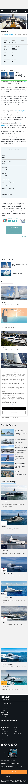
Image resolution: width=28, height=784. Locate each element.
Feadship (4, 576)
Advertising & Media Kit (7, 703)
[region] (14, 392)
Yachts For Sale (5, 727)
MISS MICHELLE (7, 664)
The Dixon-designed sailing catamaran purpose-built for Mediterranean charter (20, 457)
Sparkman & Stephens (19, 111)
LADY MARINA (7, 573)
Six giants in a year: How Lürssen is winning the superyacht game (21, 440)
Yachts (2, 725)
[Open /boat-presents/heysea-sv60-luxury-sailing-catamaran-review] (7, 457)
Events (15, 725)
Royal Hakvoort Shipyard (8, 504)
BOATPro (16, 727)
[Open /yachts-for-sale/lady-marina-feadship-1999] (14, 564)
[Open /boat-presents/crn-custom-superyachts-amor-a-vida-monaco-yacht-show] (7, 432)
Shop (15, 729)
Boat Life (3, 733)
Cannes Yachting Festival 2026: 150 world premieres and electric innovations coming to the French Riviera (21, 449)
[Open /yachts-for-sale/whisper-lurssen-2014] (14, 517)
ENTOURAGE (6, 687)
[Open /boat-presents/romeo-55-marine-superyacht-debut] (7, 465)
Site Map (16, 731)
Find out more (14, 227)
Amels (3, 553)
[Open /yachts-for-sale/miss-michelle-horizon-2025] (14, 655)
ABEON (17, 72)
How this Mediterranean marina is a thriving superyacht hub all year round (20, 474)
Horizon (4, 666)
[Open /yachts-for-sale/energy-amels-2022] (14, 541)
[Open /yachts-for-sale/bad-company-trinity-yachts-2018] (14, 588)
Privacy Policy (4, 716)
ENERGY (5, 551)
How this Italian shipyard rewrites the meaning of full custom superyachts (21, 432)
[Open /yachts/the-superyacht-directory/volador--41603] (14, 360)
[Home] (14, 11)
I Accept (14, 408)
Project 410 (5, 325)
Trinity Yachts (5, 600)
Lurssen (4, 529)
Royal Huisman (9, 34)
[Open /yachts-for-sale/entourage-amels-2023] (14, 677)
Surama (4, 302)
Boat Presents (4, 736)
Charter (3, 729)
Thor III (4, 347)
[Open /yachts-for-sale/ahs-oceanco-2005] (14, 613)
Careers (3, 710)
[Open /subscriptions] (11, 753)
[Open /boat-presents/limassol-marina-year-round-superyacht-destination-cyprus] (7, 473)
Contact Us (4, 708)
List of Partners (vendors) (7, 404)
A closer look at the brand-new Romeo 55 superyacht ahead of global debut (20, 465)
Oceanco (4, 625)
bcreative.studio (18, 733)
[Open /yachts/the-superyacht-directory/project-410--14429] (14, 315)
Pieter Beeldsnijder (7, 194)
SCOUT (4, 502)
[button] (1, 21)
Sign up (14, 771)
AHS (3, 622)
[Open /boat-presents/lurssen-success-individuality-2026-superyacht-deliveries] (7, 440)
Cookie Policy (4, 714)
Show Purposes (14, 412)
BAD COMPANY (7, 598)
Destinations (4, 731)
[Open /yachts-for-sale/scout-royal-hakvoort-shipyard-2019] (14, 492)
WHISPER (5, 526)
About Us (3, 706)
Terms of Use (4, 712)
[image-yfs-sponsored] (4, 500)
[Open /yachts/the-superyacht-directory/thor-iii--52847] (14, 338)
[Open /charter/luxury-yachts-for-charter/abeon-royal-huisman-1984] (7, 75)
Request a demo (14, 232)
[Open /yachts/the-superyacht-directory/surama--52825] (14, 293)
